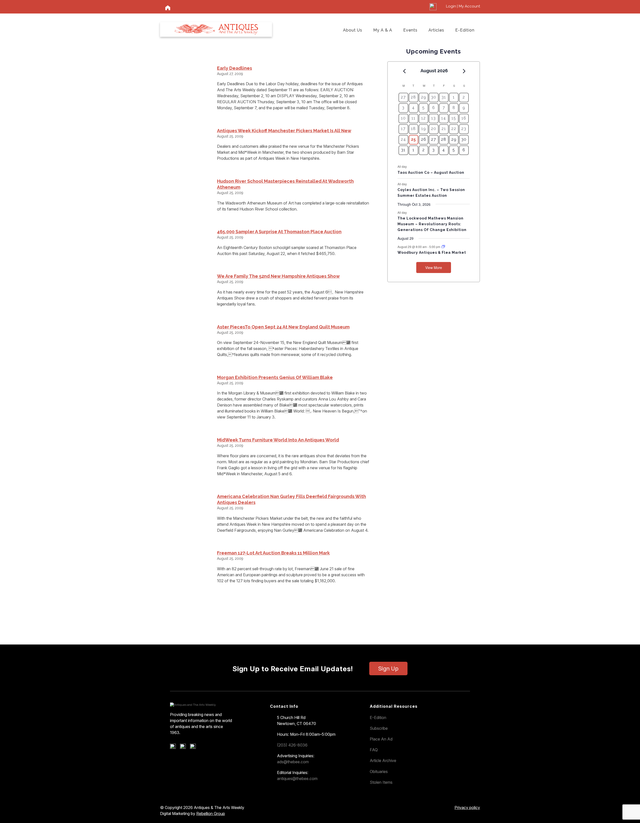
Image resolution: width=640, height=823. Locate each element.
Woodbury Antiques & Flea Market (432, 252)
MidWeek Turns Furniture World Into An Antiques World (278, 439)
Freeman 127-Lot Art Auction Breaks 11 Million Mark (273, 553)
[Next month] (464, 71)
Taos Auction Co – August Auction (431, 172)
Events (410, 30)
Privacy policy (467, 807)
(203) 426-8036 (292, 745)
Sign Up (388, 668)
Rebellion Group (210, 813)
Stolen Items (381, 782)
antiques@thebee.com (297, 778)
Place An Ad (381, 739)
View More (433, 267)
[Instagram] (194, 747)
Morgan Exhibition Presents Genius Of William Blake (275, 377)
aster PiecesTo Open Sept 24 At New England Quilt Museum (283, 327)
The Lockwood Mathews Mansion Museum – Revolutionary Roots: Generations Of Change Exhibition (432, 224)
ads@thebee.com (293, 761)
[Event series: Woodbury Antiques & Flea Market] (443, 246)
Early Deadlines (234, 68)
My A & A (382, 30)
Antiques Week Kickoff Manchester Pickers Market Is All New (284, 130)
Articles (436, 30)
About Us (352, 30)
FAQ (374, 749)
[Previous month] (404, 71)
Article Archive (383, 760)
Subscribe (379, 728)
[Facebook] (174, 747)
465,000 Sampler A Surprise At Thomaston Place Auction (279, 231)
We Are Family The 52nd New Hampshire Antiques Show (278, 276)
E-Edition (464, 30)
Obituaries (379, 771)
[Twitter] (184, 747)
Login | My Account (463, 6)
